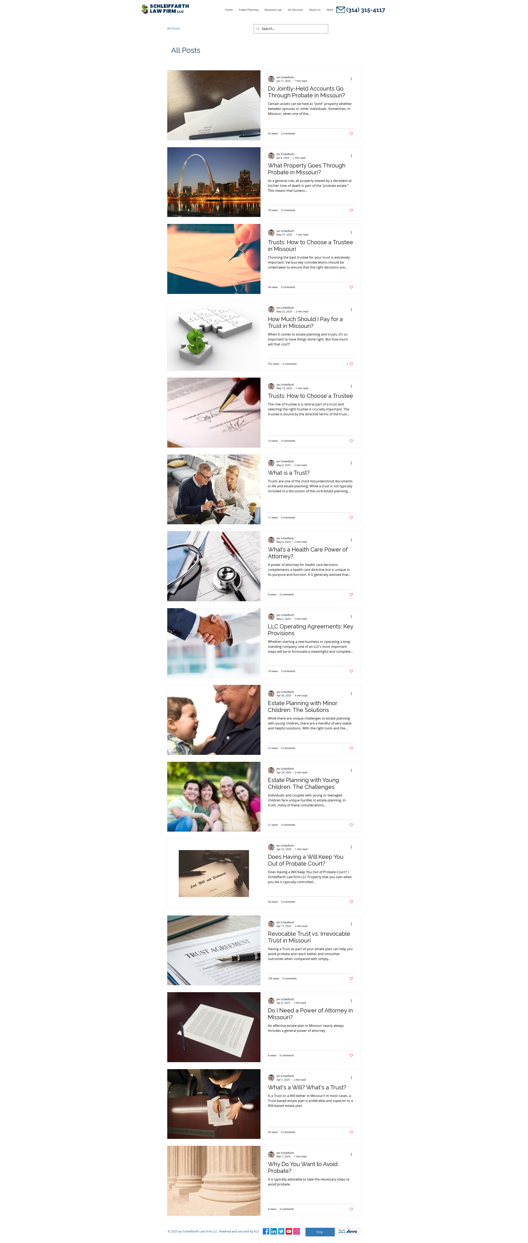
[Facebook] (266, 1231)
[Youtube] (289, 1231)
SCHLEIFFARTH (170, 6)
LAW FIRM (163, 11)
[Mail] (340, 10)
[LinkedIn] (273, 1231)
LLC (180, 11)
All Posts (173, 28)
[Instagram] (296, 1231)
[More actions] (352, 79)
